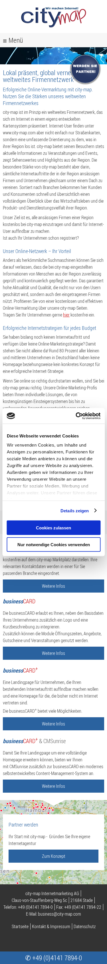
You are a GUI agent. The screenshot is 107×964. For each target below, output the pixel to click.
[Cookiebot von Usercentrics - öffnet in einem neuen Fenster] (76, 416)
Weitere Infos (53, 586)
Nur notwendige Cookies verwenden (53, 544)
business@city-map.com (59, 914)
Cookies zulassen (53, 527)
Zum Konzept (53, 856)
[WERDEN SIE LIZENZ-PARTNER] (85, 83)
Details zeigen (74, 510)
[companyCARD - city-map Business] (53, 28)
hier (66, 315)
